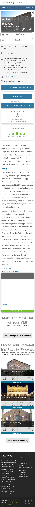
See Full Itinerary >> (17, 382)
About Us (22, 465)
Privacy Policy (12, 502)
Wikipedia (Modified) (12, 271)
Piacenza (18, 7)
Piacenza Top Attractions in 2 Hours (14, 372)
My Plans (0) (29, 7)
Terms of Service (7, 504)
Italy (10, 7)
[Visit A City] (7, 456)
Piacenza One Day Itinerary (11, 423)
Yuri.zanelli (30, 12)
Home (3, 7)
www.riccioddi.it (9, 77)
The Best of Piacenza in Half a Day (14, 397)
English (27, 2)
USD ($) (19, 2)
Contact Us (23, 463)
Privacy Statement (25, 468)
